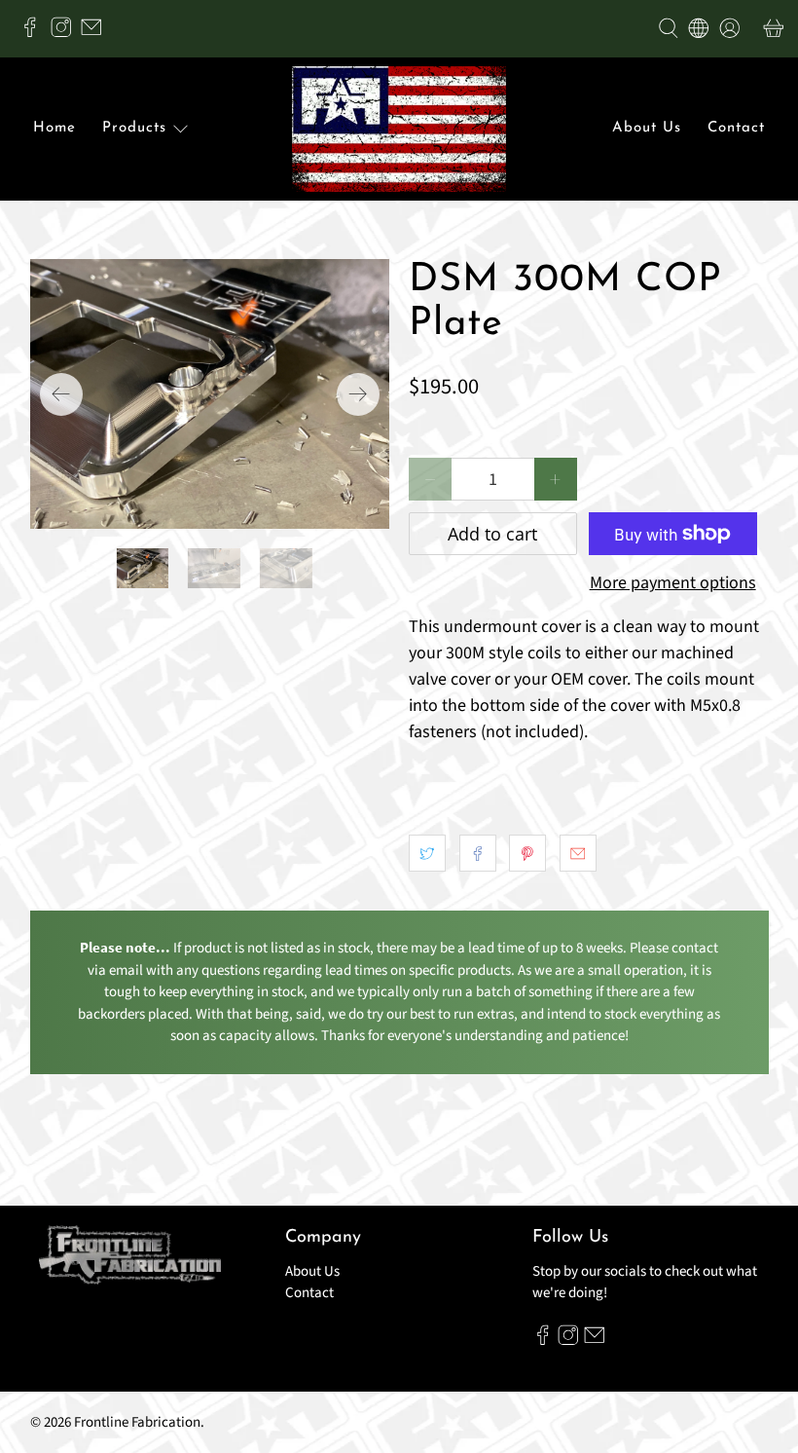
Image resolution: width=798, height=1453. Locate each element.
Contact (736, 128)
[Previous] (61, 394)
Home (54, 128)
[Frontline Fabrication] (399, 129)
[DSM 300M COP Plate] (210, 394)
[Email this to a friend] (578, 853)
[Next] (358, 394)
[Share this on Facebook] (477, 853)
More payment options (673, 583)
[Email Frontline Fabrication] (96, 32)
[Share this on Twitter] (427, 853)
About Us (646, 128)
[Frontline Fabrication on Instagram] (66, 32)
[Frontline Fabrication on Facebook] (35, 32)
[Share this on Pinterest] (527, 853)
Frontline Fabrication (137, 1422)
